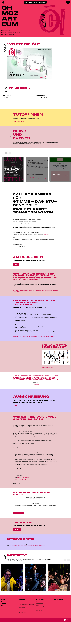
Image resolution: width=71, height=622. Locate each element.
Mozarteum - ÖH (39, 606)
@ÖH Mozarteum (39, 603)
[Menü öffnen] (68, 2)
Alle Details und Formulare (47, 367)
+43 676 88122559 (22, 612)
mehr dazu (15, 405)
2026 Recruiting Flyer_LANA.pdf (21, 479)
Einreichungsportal (24, 231)
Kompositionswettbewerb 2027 (10, 177)
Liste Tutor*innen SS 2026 (18, 121)
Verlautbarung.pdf (35, 384)
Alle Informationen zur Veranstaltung (20, 336)
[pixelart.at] (65, 620)
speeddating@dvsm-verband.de (60, 175)
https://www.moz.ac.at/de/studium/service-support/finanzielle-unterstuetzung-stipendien (27, 545)
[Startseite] (2, 2)
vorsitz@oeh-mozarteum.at (24, 609)
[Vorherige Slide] (6, 153)
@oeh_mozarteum (39, 610)
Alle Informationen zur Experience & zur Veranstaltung (42, 336)
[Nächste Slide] (9, 153)
